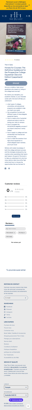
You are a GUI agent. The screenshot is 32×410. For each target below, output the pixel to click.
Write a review (16, 216)
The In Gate (12, 403)
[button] (16, 197)
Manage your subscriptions (12, 338)
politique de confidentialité (12, 352)
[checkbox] (9, 236)
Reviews (6, 344)
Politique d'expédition (10, 349)
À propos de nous (9, 325)
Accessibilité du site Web (11, 357)
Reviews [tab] (10, 223)
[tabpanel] (16, 244)
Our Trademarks (8, 355)
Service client (8, 341)
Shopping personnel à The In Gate (14, 336)
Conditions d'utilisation (11, 347)
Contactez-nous (9, 330)
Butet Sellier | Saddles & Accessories (15, 333)
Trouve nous (7, 328)
